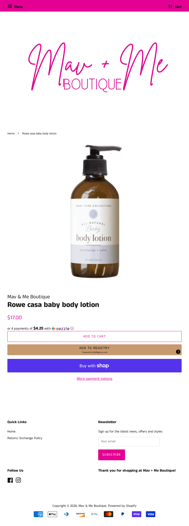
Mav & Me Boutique (92, 506)
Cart (178, 6)
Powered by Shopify (122, 506)
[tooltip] (178, 352)
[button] (94, 328)
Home (11, 133)
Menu (18, 6)
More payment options (94, 378)
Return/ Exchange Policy (24, 438)
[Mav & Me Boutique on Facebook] (10, 481)
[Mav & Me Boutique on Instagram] (18, 481)
